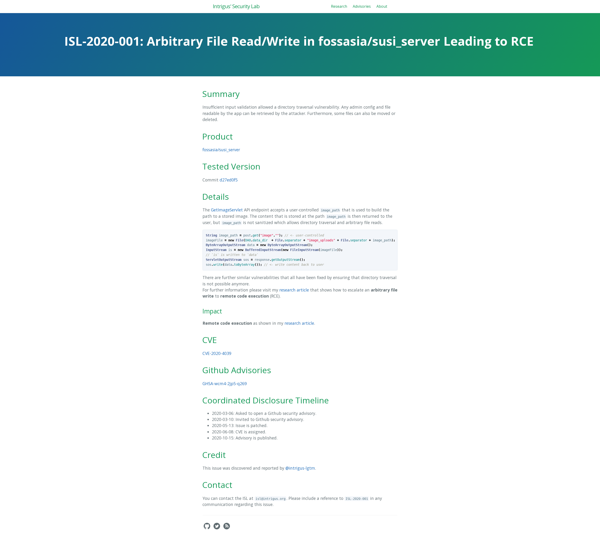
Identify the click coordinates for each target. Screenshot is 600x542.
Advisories (362, 6)
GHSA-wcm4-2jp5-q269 (224, 383)
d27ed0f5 (229, 180)
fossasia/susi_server (221, 149)
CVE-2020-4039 (216, 353)
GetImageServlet (227, 210)
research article (294, 290)
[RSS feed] (226, 528)
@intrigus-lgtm (300, 468)
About (381, 6)
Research (339, 6)
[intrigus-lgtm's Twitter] (217, 528)
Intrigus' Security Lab (236, 6)
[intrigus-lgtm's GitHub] (207, 528)
